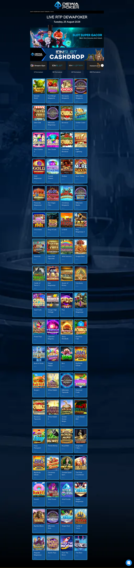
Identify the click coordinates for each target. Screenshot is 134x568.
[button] (102, 65)
